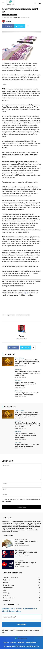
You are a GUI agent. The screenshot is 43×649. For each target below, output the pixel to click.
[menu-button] (3, 3)
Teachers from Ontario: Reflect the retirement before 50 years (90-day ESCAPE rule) (27, 373)
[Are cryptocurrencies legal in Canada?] (8, 564)
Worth (27, 315)
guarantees (11, 315)
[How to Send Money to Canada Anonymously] (8, 554)
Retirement (18, 369)
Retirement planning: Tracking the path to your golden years (27, 394)
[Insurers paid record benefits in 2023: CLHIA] (8, 543)
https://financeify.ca (21, 338)
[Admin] (4, 21)
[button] (39, 2)
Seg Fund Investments (9, 14)
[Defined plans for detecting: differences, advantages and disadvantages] (8, 384)
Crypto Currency (19, 357)
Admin (9, 21)
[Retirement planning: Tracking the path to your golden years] (8, 394)
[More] (28, 26)
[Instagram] (35, 3)
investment (20, 315)
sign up (26, 293)
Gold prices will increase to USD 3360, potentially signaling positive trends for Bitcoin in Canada (27, 361)
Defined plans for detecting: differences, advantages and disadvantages (25, 384)
